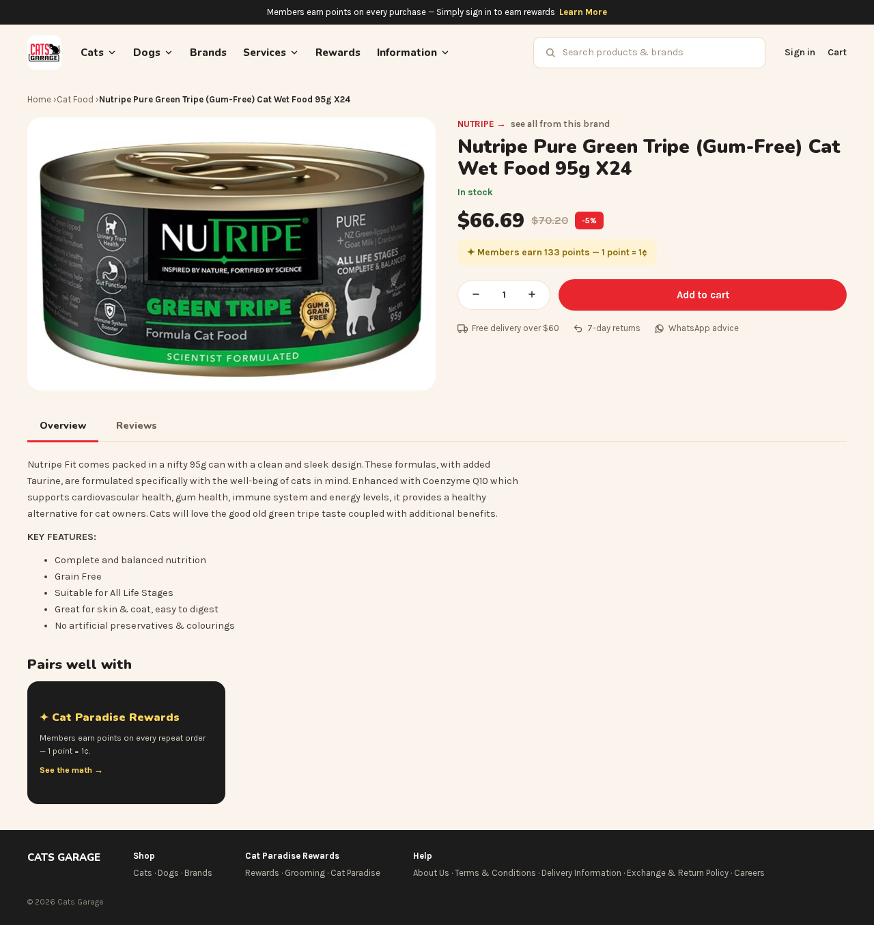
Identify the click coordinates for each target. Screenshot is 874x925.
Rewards (338, 52)
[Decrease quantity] (475, 294)
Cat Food (75, 99)
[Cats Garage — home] (44, 52)
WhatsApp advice (703, 328)
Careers (749, 873)
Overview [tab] (63, 425)
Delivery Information (581, 873)
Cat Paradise (355, 873)
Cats (142, 873)
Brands (208, 52)
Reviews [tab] (136, 425)
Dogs (168, 873)
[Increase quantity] (531, 294)
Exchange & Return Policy (678, 873)
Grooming (305, 873)
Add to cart (703, 295)
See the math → (71, 770)
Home (39, 99)
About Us (431, 873)
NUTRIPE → (481, 124)
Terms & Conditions (495, 873)
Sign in (800, 52)
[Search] (550, 52)
